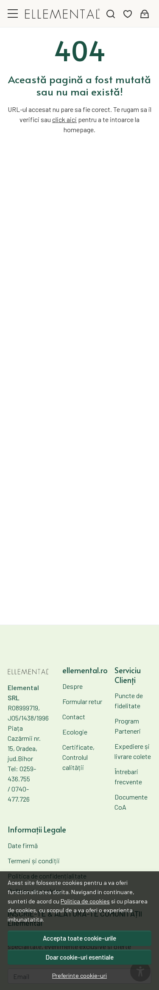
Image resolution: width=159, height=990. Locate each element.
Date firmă (23, 845)
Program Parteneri (127, 726)
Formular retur (82, 701)
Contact (73, 717)
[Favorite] (127, 13)
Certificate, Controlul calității (78, 757)
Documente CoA (131, 802)
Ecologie (74, 732)
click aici (64, 119)
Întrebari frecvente (128, 776)
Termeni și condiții (34, 861)
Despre (72, 686)
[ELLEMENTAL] (62, 13)
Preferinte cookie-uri (79, 975)
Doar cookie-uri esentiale (79, 957)
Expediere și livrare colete (132, 751)
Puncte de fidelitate (128, 700)
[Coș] (144, 13)
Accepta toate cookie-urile (79, 938)
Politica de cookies (85, 901)
